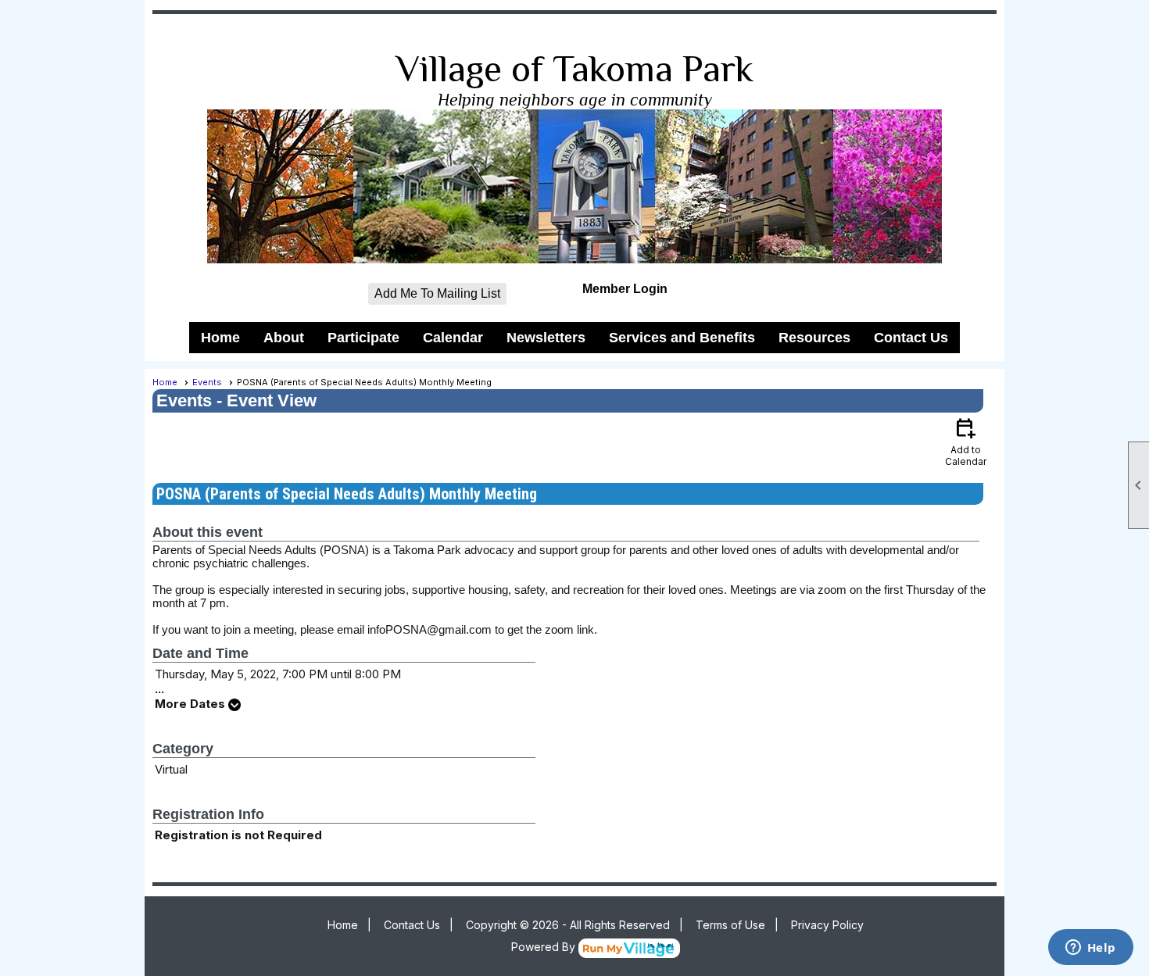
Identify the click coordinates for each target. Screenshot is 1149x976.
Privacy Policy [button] (827, 924)
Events (207, 382)
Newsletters (545, 337)
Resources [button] (814, 337)
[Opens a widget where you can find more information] (1090, 948)
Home (220, 337)
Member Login (625, 288)
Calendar (453, 337)
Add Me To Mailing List (437, 293)
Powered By (544, 946)
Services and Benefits (682, 337)
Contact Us (911, 337)
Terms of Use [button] (730, 924)
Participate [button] (363, 337)
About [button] (283, 337)
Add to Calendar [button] (965, 441)
